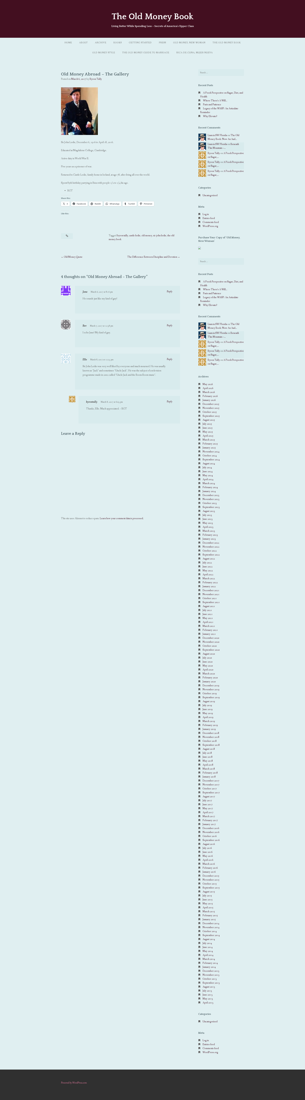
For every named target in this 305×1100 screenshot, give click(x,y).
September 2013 (211, 983)
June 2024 (208, 471)
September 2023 (211, 507)
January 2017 (209, 824)
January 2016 (209, 872)
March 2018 (209, 768)
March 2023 (209, 531)
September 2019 (211, 697)
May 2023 (208, 523)
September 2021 (211, 602)
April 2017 (208, 812)
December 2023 (211, 495)
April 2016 (208, 860)
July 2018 (207, 753)
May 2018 (208, 761)
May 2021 (208, 618)
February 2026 (210, 396)
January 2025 (209, 447)
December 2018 (211, 733)
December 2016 (211, 828)
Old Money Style (103, 52)
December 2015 (211, 876)
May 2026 (208, 384)
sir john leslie (159, 235)
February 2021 (210, 630)
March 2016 (209, 864)
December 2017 (211, 780)
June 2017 (208, 804)
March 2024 (209, 483)
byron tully (122, 235)
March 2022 (209, 578)
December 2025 (211, 404)
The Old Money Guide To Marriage (145, 52)
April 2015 (208, 907)
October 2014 (210, 931)
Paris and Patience (212, 104)
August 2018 (209, 749)
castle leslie (134, 235)
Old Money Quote (73, 257)
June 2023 (208, 519)
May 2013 (208, 998)
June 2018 (208, 757)
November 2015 (211, 879)
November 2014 (211, 927)
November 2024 (211, 451)
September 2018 (211, 745)
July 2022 (207, 562)
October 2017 (210, 788)
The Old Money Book (152, 16)
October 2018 (210, 741)
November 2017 (211, 784)
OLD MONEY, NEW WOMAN (189, 42)
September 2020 (211, 650)
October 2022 (210, 550)
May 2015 (208, 903)
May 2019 (208, 713)
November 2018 (211, 737)
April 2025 (208, 435)
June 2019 (208, 709)
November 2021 (211, 594)
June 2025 (208, 428)
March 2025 (209, 439)
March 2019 (209, 721)
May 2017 (208, 808)
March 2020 (209, 673)
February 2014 (210, 963)
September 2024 (211, 459)
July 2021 (207, 610)
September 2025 (211, 416)
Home (68, 42)
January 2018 (209, 776)
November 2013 (211, 975)
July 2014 (207, 943)
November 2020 (211, 642)
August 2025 (209, 420)
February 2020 (210, 677)
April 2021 (208, 622)
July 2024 (207, 467)
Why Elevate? (210, 116)
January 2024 (209, 491)
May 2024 (208, 475)
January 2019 (209, 729)
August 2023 (209, 511)
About (83, 42)
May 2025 (208, 432)
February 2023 (210, 535)
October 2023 (210, 503)
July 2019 (207, 705)
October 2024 (210, 455)
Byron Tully (96, 79)
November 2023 (211, 499)
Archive (100, 42)
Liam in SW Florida (217, 135)
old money (147, 235)
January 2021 (209, 634)
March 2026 (209, 392)
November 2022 (211, 546)
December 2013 (211, 971)
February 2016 (210, 868)
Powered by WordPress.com (74, 1082)
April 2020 (208, 669)
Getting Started (140, 42)
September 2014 (211, 935)
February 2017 (210, 820)
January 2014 (209, 967)
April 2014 (208, 955)
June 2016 (208, 852)
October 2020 (210, 646)
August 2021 (209, 606)
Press (162, 42)
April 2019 (208, 717)
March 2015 (209, 911)
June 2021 (208, 614)
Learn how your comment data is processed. (122, 518)
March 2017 (209, 816)
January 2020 (209, 681)
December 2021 (211, 590)
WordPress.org (210, 226)
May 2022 (208, 570)
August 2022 (209, 558)
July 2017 (207, 800)
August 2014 (209, 939)
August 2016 (209, 844)
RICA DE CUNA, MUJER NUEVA (194, 52)
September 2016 (211, 840)
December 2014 (211, 923)
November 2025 (211, 408)
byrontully (91, 402)
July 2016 (207, 848)
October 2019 (210, 693)
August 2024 (209, 463)
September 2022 (211, 554)
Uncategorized (210, 195)
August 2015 (209, 891)
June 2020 (208, 661)
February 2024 (210, 487)
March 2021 (209, 626)
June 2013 (208, 994)
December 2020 (211, 638)
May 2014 (208, 951)
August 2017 (209, 796)
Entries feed (209, 218)
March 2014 (209, 959)
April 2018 (208, 765)
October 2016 (210, 836)
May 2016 (208, 856)
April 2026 (208, 388)
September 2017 (211, 792)
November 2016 (211, 832)
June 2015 (208, 899)
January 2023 (209, 539)
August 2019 (209, 701)
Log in (206, 214)
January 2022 (209, 586)
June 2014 (208, 947)
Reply (169, 291)
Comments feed (211, 222)
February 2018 (210, 772)
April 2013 (208, 1002)
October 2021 (210, 598)
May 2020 (208, 665)
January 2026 (209, 400)
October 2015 (210, 883)
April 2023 (208, 527)
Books (117, 42)
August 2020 (209, 654)
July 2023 (207, 515)
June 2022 (208, 566)
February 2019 (210, 725)
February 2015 (210, 915)
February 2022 (210, 582)
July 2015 (207, 895)
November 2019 (211, 689)
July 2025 (207, 424)
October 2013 (210, 979)
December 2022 (211, 543)
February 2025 (210, 443)
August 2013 (209, 987)
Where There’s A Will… (215, 100)
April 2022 (208, 574)
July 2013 (207, 990)
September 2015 (211, 887)
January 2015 (209, 919)
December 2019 (211, 685)
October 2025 (210, 412)
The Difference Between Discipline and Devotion (152, 257)
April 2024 (208, 479)
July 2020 (207, 657)
